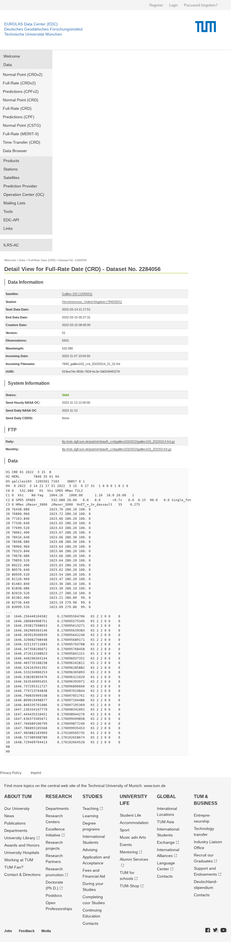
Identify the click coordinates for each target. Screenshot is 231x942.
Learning (90, 816)
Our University (17, 808)
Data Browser (15, 150)
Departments (15, 830)
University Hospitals (21, 852)
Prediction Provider (20, 186)
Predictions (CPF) (18, 117)
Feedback (27, 931)
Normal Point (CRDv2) (23, 74)
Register (156, 5)
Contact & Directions (22, 874)
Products (11, 160)
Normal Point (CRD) (20, 100)
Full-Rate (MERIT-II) (21, 134)
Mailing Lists (14, 203)
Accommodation (134, 822)
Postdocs (54, 895)
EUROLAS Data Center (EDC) (31, 24)
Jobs (8, 931)
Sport (124, 830)
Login (173, 5)
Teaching (91, 808)
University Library (19, 838)
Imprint (36, 773)
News (9, 816)
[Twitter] (215, 930)
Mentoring (129, 852)
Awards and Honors (21, 845)
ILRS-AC (11, 245)
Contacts (90, 923)
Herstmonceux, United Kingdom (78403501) (92, 301)
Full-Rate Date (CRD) (41, 260)
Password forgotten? (200, 5)
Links (8, 228)
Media (46, 931)
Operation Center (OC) (23, 194)
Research (59, 796)
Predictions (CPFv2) (21, 91)
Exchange (166, 842)
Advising (90, 849)
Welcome (11, 56)
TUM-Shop (129, 886)
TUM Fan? (13, 867)
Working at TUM (18, 860)
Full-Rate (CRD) (17, 108)
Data (7, 64)
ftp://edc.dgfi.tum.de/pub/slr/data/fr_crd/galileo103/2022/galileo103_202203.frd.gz (117, 449)
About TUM (18, 796)
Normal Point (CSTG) (22, 125)
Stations (10, 169)
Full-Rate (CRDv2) (19, 83)
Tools (8, 211)
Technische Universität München (33, 34)
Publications (15, 823)
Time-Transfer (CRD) (21, 142)
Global (166, 796)
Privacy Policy (10, 773)
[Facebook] (207, 930)
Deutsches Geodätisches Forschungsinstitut (43, 29)
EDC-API (11, 220)
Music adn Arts (133, 837)
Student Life (130, 815)
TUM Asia (165, 821)
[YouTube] (224, 930)
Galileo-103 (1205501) (77, 294)
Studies (93, 796)
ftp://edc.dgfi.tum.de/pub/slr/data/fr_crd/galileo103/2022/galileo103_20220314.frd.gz (118, 441)
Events (126, 844)
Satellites (11, 177)
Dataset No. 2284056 (73, 260)
